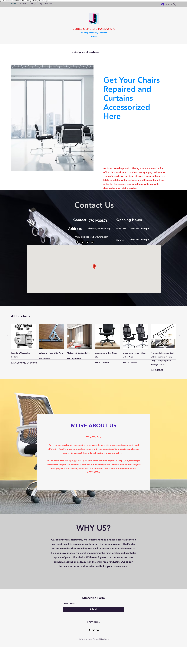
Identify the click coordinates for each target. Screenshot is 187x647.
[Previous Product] (7, 336)
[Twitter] (82, 242)
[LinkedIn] (87, 242)
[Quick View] (23, 336)
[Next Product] (180, 336)
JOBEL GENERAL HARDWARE (94, 29)
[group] (93, 348)
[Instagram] (92, 242)
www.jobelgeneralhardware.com (91, 236)
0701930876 (93, 472)
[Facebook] (77, 242)
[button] (174, 4)
